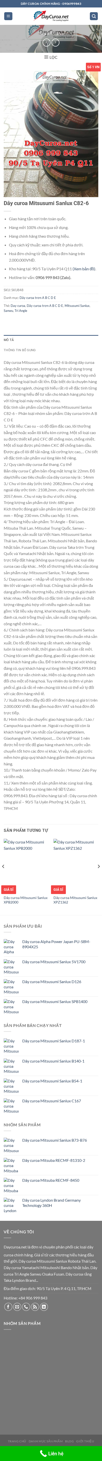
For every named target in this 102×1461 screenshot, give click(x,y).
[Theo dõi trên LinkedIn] (44, 1307)
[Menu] (8, 16)
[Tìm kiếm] (94, 16)
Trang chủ (45, 34)
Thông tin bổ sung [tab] (20, 350)
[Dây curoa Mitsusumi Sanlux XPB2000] (26, 866)
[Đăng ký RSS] (35, 1307)
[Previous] (3, 876)
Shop (60, 34)
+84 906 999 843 (32, 1297)
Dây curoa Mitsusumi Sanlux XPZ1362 (75, 900)
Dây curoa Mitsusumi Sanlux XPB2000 (26, 900)
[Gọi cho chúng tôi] (26, 1307)
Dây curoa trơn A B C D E (38, 298)
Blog (69, 1441)
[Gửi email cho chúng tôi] (17, 1307)
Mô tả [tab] (9, 340)
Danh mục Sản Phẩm (46, 1441)
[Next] (98, 876)
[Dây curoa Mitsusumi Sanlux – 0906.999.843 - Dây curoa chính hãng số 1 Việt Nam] (51, 16)
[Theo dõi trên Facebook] (8, 1307)
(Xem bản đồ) (84, 268)
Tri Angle (21, 311)
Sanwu (8, 311)
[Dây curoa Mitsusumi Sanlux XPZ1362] (75, 866)
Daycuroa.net (15, 1246)
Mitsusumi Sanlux (77, 306)
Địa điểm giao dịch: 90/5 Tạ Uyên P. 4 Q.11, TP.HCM (47, 1288)
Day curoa (18, 306)
